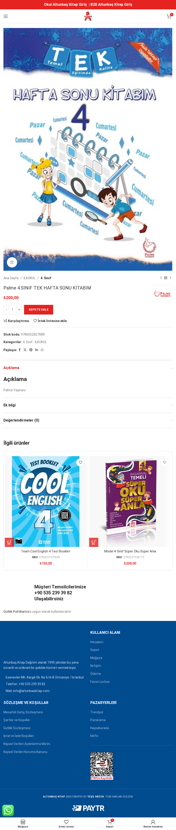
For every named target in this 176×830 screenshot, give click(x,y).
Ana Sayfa (11, 278)
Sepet (94, 650)
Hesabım (96, 642)
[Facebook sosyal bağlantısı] (19, 350)
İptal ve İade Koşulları (18, 736)
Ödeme (95, 674)
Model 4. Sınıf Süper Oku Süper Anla (130, 551)
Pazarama (98, 720)
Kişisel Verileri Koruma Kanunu (25, 752)
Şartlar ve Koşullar (16, 720)
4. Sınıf (46, 278)
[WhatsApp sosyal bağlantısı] (42, 350)
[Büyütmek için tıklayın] (12, 262)
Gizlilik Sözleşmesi (16, 728)
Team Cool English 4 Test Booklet (45, 551)
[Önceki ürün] (161, 278)
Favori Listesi (100, 682)
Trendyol (96, 712)
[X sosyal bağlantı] (25, 350)
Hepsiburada (99, 728)
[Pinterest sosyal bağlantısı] (31, 350)
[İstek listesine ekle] (80, 462)
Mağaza (96, 658)
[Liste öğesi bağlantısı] (44, 684)
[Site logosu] (88, 16)
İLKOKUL (30, 278)
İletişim (95, 665)
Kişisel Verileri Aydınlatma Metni (26, 744)
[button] (9, 542)
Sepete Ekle (39, 309)
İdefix (94, 736)
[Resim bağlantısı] (14, 643)
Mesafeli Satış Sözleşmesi (23, 712)
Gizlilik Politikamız (16, 611)
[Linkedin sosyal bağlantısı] (36, 350)
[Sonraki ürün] (170, 278)
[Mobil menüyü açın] (5, 16)
